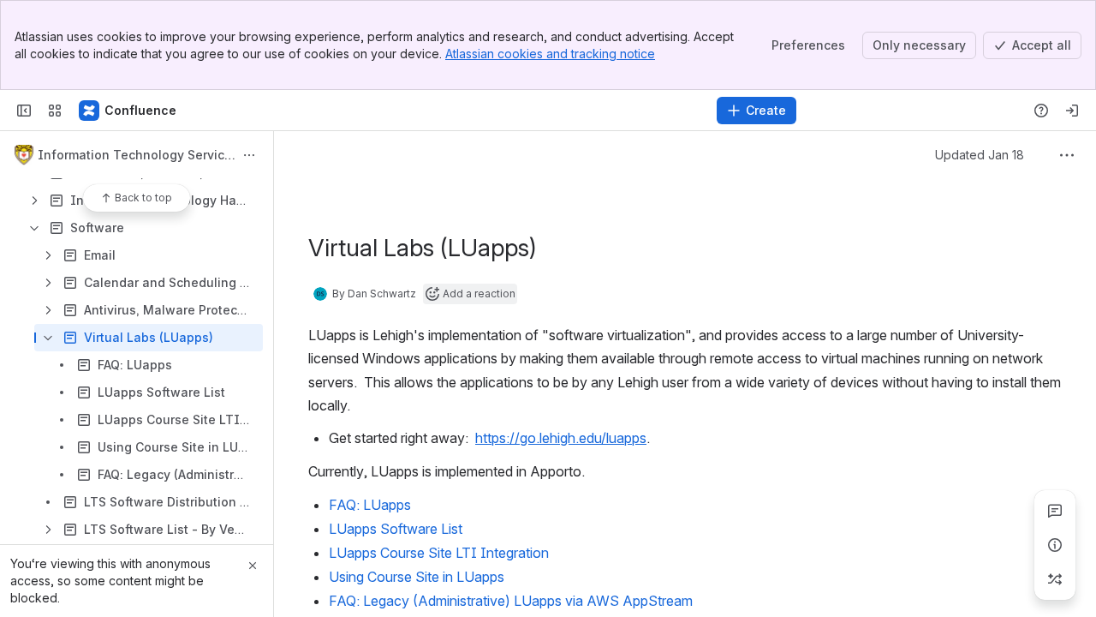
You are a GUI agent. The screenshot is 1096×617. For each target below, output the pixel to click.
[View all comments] (1055, 510)
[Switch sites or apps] (54, 110)
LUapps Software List (395, 528)
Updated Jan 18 (979, 154)
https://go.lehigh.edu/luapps (560, 437)
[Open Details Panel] (1055, 545)
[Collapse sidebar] (24, 110)
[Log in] (1072, 110)
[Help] (1041, 110)
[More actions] (249, 155)
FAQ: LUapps (370, 504)
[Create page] (1055, 579)
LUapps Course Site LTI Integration (439, 552)
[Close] (252, 565)
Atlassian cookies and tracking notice (550, 53)
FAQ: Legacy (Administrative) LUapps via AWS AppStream (511, 600)
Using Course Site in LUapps (416, 576)
